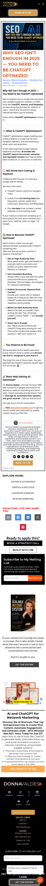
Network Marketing (23, 499)
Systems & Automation (23, 481)
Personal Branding (19, 82)
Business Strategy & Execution (15, 80)
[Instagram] (27, 456)
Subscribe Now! (35, 578)
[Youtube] (31, 456)
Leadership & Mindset (23, 493)
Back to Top (23, 463)
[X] (18, 456)
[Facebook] (14, 456)
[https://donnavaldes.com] (11, 4)
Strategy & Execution (23, 487)
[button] (42, 4)
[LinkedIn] (23, 456)
